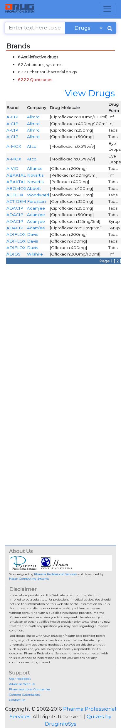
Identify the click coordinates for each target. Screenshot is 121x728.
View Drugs (90, 93)
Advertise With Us (22, 684)
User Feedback (20, 679)
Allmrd (33, 117)
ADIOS (13, 254)
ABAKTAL (16, 175)
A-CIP (12, 117)
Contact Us (17, 700)
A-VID (12, 168)
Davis (32, 234)
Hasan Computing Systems (29, 579)
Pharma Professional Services (55, 574)
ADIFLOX (16, 234)
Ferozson (36, 201)
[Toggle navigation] (107, 9)
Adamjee (36, 208)
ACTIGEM (16, 201)
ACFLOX (14, 195)
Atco (31, 146)
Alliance (35, 168)
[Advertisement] (60, 327)
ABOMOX (16, 188)
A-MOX (13, 146)
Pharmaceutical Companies (29, 689)
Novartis (35, 175)
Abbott (34, 188)
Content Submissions (24, 695)
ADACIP (14, 208)
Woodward (38, 195)
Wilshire (35, 254)
